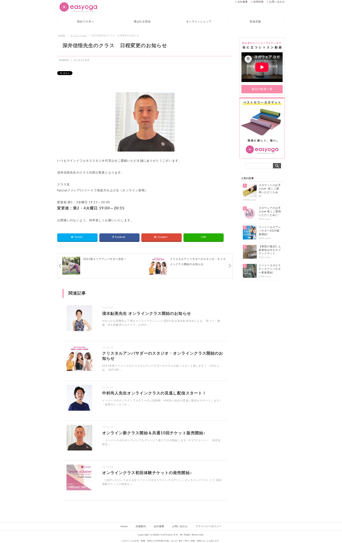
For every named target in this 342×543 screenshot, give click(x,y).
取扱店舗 (255, 21)
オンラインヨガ (78, 35)
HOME (61, 35)
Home (124, 526)
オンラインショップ (198, 21)
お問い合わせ (277, 2)
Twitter (79, 237)
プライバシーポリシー (208, 526)
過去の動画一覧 (262, 89)
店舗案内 (141, 526)
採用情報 (258, 2)
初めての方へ (85, 21)
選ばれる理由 (142, 21)
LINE (203, 237)
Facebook (120, 237)
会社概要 (243, 2)
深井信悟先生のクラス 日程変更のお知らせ (115, 45)
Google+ (163, 237)
